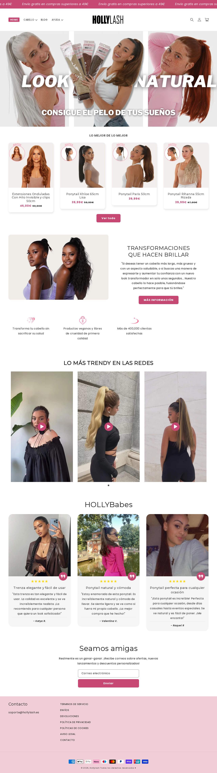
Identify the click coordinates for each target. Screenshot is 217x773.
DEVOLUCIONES (69, 716)
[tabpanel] (42, 426)
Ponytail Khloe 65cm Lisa (82, 195)
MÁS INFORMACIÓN (158, 300)
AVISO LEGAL (68, 734)
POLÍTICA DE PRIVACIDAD (75, 722)
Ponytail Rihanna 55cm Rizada (186, 195)
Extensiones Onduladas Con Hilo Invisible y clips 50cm (31, 197)
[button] (30, 19)
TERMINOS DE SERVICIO (74, 704)
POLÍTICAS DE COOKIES (74, 728)
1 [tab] (108, 485)
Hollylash (95, 768)
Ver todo (108, 218)
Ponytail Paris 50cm (134, 194)
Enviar (108, 683)
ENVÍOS (64, 710)
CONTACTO (67, 740)
